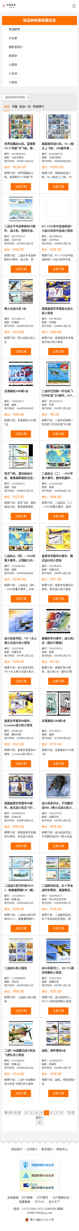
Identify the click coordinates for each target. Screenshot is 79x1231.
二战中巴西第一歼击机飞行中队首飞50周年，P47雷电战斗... (58, 394)
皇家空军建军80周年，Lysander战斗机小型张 (18, 723)
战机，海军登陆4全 (54, 1050)
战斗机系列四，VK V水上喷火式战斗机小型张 (20, 640)
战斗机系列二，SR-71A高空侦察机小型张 (58, 970)
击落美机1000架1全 (16, 391)
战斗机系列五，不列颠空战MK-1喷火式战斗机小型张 (58, 806)
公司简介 (32, 1149)
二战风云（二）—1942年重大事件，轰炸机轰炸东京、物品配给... (57, 476)
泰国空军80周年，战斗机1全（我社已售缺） (58, 640)
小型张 (13, 82)
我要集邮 (24, 1201)
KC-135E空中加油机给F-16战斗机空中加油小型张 (57, 228)
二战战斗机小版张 (15, 968)
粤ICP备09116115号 (42, 1219)
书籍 (14, 106)
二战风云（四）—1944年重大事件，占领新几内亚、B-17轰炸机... (19, 559)
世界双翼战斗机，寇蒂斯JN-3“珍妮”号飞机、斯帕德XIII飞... (20, 146)
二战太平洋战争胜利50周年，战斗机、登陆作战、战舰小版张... (19, 229)
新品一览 (25, 106)
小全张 (13, 73)
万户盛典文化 (60, 1197)
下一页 (71, 1112)
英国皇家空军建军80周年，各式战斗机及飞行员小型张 (19, 806)
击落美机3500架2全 (54, 720)
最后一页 (39, 1120)
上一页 (17, 1112)
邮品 (7, 106)
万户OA (39, 1201)
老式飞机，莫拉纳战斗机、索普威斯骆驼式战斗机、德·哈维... (19, 476)
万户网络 (27, 1197)
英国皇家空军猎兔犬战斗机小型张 (57, 311)
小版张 (13, 64)
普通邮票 (14, 29)
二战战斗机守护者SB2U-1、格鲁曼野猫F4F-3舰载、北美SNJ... (19, 888)
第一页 (8, 1112)
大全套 (13, 38)
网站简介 (17, 1149)
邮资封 (13, 55)
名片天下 (54, 1201)
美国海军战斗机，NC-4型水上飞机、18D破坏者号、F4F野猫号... (58, 146)
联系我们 (47, 1149)
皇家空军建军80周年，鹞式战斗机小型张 (57, 558)
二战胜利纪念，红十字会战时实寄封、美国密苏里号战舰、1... (57, 888)
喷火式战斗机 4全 (15, 308)
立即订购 (21, 186)
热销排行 (38, 106)
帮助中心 (62, 1149)
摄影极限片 (16, 47)
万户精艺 (42, 1197)
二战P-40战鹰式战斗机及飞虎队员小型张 (19, 1053)
